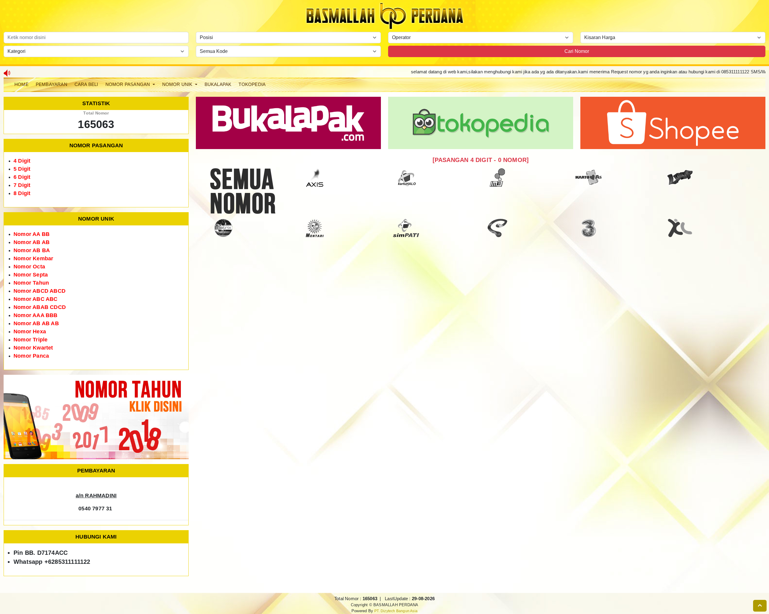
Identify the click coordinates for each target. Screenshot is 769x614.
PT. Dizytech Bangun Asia (396, 611)
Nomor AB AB (32, 242)
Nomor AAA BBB (36, 315)
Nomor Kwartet (33, 348)
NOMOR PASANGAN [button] (128, 84)
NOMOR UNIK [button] (178, 84)
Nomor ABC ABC (36, 299)
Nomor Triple (30, 340)
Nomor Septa (31, 275)
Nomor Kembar (33, 258)
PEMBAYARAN (51, 84)
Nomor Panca (31, 356)
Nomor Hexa (30, 331)
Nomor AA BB (32, 234)
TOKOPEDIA (252, 84)
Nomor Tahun (31, 283)
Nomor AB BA (32, 250)
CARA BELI (86, 84)
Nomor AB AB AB (36, 323)
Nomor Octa (29, 267)
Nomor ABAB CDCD (40, 307)
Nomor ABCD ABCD (39, 291)
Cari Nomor (576, 51)
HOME (21, 84)
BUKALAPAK (218, 84)
